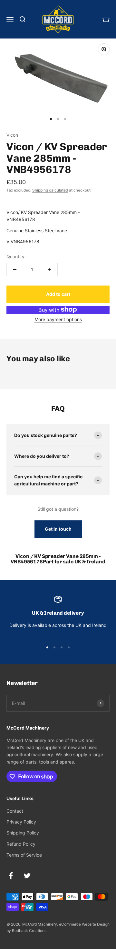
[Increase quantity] (49, 269)
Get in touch (58, 529)
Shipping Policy (22, 832)
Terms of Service (24, 855)
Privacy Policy (21, 822)
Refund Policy (20, 844)
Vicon (12, 135)
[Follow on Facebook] (10, 875)
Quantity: (16, 256)
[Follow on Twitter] (27, 875)
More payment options (58, 319)
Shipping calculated (50, 190)
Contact (14, 811)
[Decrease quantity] (15, 269)
